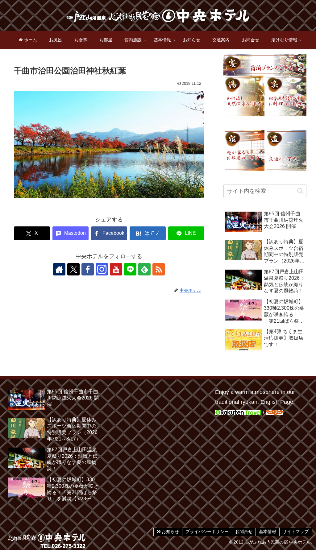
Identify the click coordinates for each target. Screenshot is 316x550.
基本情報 (267, 531)
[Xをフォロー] (73, 269)
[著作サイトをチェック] (59, 269)
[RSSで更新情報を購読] (158, 269)
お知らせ (169, 531)
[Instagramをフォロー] (102, 269)
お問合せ (243, 531)
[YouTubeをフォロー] (116, 269)
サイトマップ (296, 531)
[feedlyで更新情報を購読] (144, 269)
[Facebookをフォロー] (87, 269)
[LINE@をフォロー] (130, 269)
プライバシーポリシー (207, 531)
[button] (300, 190)
